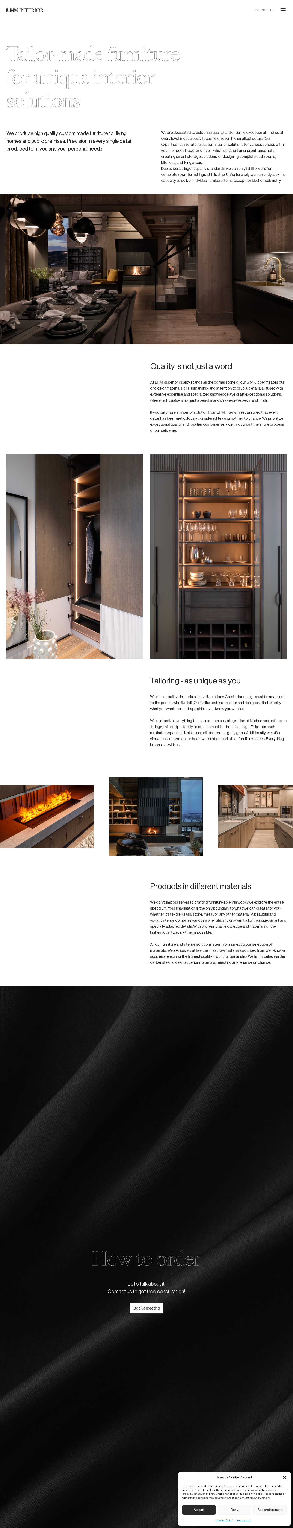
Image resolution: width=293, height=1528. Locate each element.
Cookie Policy (224, 1520)
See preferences (270, 1509)
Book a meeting (146, 1308)
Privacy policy (243, 1520)
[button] (284, 1477)
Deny (234, 1509)
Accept (199, 1509)
